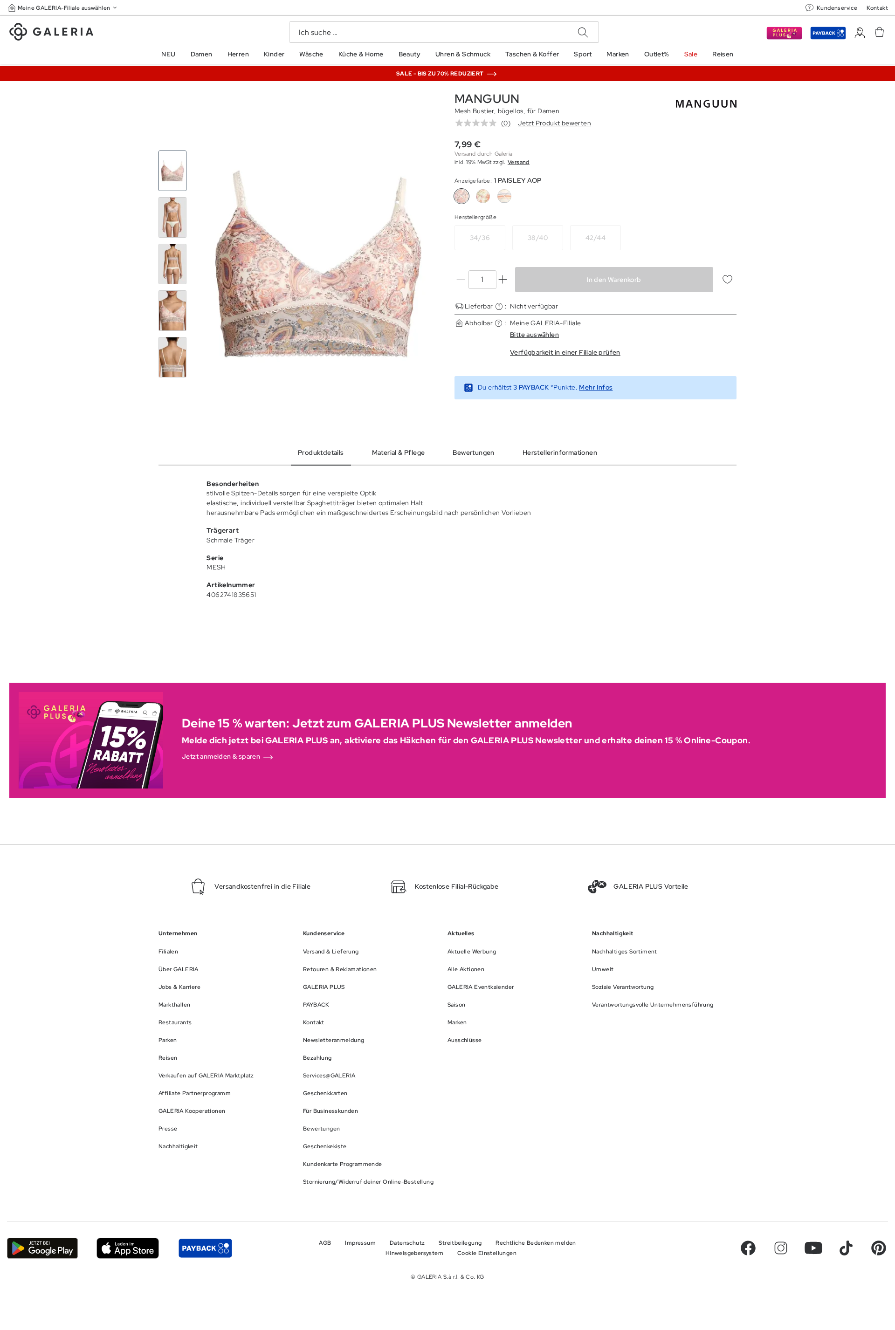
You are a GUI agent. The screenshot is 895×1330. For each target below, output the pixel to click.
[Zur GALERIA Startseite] (51, 33)
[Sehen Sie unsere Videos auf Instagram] (780, 1248)
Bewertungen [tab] (473, 452)
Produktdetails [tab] (321, 452)
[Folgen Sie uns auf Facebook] (748, 1248)
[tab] (318, 264)
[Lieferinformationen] (499, 306)
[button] (63, 8)
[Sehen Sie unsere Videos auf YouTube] (813, 1248)
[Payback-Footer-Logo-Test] (205, 1248)
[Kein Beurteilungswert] (478, 123)
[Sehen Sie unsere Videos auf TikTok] (846, 1248)
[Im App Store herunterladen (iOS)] (127, 1248)
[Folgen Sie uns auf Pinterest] (878, 1248)
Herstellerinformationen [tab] (560, 452)
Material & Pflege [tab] (398, 452)
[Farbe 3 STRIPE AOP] (504, 196)
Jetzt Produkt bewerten (554, 123)
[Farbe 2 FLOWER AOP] (483, 196)
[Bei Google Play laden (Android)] (42, 1248)
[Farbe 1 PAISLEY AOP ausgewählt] (461, 196)
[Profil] (860, 33)
